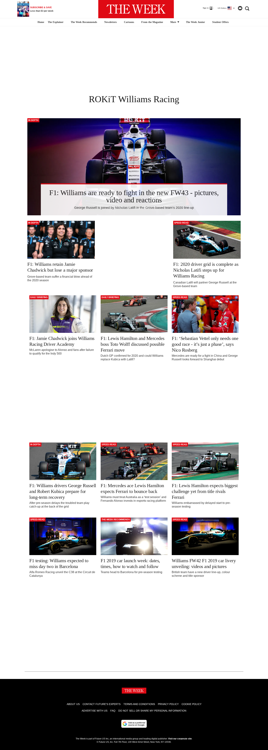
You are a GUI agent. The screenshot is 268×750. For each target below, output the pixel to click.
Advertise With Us (94, 710)
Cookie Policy (191, 704)
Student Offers (220, 22)
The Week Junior (195, 22)
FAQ (112, 710)
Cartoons (129, 22)
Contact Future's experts (102, 704)
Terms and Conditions (139, 704)
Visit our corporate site (180, 738)
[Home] (40, 22)
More (173, 22)
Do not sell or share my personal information (152, 710)
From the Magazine (152, 22)
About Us (73, 704)
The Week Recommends (84, 22)
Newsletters (110, 22)
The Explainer (55, 22)
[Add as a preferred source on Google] (134, 724)
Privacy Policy (168, 704)
